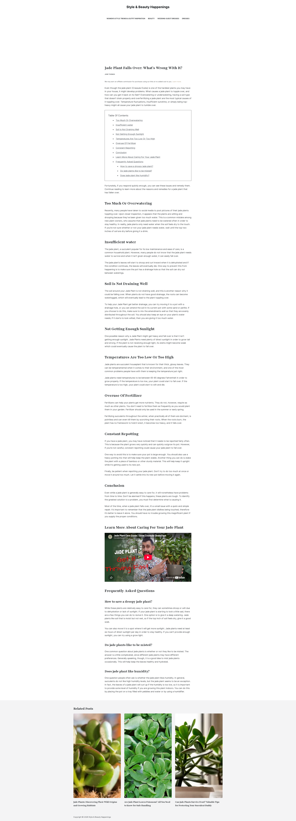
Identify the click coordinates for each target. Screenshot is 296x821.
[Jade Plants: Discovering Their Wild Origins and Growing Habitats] (97, 755)
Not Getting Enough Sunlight (130, 134)
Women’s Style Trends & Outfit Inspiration (126, 18)
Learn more (176, 81)
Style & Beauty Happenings (148, 7)
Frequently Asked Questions (129, 161)
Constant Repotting (125, 148)
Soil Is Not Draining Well (127, 129)
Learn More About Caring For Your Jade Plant (138, 157)
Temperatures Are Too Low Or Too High (135, 139)
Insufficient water (124, 125)
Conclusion (121, 152)
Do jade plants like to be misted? (136, 171)
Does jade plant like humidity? (134, 175)
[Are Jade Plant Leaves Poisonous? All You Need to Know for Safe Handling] (148, 755)
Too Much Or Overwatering (129, 120)
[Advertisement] (148, 47)
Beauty (151, 18)
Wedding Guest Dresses (168, 18)
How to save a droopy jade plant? (136, 166)
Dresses (185, 18)
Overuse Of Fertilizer (126, 143)
